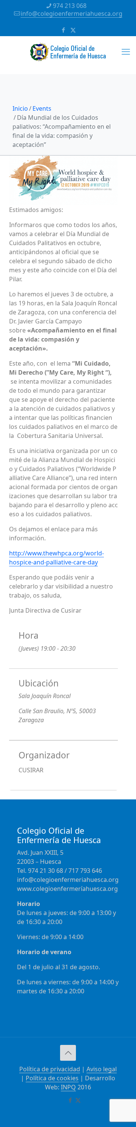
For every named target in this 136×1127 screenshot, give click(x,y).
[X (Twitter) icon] (73, 30)
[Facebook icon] (63, 30)
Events (41, 108)
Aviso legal (102, 1069)
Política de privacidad (49, 1069)
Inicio (20, 108)
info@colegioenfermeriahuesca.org (71, 13)
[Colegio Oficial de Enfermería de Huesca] (68, 55)
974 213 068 (70, 6)
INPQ (68, 1087)
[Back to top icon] (68, 1053)
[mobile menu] (125, 51)
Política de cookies (52, 1078)
